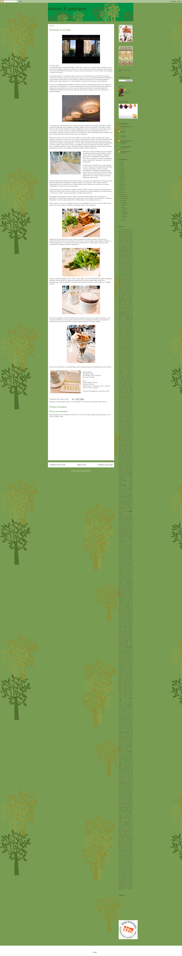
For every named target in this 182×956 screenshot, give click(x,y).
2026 (121, 162)
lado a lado (121, 550)
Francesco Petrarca (129, 440)
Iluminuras (129, 496)
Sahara (129, 792)
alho (124, 261)
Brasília (120, 319)
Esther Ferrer (128, 414)
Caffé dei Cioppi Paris (124, 330)
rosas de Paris (129, 785)
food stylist (121, 436)
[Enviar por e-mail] (76, 399)
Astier (130, 292)
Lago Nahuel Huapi (126, 552)
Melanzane (122, 604)
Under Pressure (102, 401)
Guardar (124, 469)
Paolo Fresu (121, 696)
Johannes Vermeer (123, 525)
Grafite (121, 466)
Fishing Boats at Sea (123, 428)
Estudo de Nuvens (124, 418)
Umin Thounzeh (124, 856)
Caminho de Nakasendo (125, 332)
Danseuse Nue (122, 381)
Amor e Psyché (123, 266)
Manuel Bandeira (127, 585)
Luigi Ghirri (121, 575)
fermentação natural (123, 424)
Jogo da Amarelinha (125, 524)
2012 (121, 190)
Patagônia (128, 704)
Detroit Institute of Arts (125, 387)
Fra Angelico (126, 437)
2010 (121, 194)
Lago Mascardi (129, 551)
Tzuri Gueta (121, 852)
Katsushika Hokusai (123, 533)
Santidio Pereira (127, 795)
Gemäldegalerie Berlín (123, 454)
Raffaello (126, 758)
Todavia (125, 842)
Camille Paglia (128, 331)
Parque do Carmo (122, 702)
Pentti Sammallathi (123, 710)
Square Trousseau (126, 811)
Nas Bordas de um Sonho (124, 213)
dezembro (124, 196)
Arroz (120, 291)
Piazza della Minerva (128, 721)
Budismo (129, 326)
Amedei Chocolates (124, 263)
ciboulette (129, 363)
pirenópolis (127, 731)
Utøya (128, 857)
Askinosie (125, 292)
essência (122, 414)
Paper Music (128, 696)
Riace (121, 770)
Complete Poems (122, 373)
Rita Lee (126, 777)
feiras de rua (127, 423)
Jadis (130, 508)
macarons (121, 577)
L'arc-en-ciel (128, 543)
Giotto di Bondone (127, 458)
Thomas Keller (53, 189)
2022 (121, 170)
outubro (123, 200)
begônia (120, 308)
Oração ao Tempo (127, 675)
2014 (121, 186)
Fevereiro (122, 427)
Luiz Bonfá (128, 575)
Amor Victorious (125, 267)
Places (121, 737)
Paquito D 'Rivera (122, 698)
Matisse (128, 600)
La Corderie (121, 547)
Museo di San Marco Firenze (126, 637)
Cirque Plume (122, 364)
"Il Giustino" (121, 229)
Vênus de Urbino (128, 864)
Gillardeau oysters (124, 457)
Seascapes (130, 799)
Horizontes (123, 485)
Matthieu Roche (122, 603)
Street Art (128, 815)
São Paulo (121, 797)
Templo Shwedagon (123, 824)
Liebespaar (128, 571)
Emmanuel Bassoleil (127, 408)
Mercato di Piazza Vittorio (125, 608)
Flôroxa (127, 431)
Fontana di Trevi (127, 435)
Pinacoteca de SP (123, 726)
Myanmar (121, 643)
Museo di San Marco (128, 636)
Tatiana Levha (127, 818)
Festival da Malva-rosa (128, 426)
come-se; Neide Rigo (124, 369)
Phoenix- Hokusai (127, 717)
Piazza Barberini (122, 718)
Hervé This (130, 480)
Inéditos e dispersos (123, 500)
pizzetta (120, 734)
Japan (124, 511)
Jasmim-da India (127, 517)
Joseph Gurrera (126, 529)
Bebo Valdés (128, 306)
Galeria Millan (122, 448)
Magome (129, 580)
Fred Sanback (127, 442)
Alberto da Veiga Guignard (125, 256)
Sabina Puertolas (127, 791)
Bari (121, 303)
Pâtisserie (121, 705)
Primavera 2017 (122, 749)
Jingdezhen (126, 522)
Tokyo (131, 842)
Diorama (122, 390)
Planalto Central (128, 737)
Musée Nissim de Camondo (126, 631)
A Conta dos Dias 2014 (126, 241)
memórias (129, 604)
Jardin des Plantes (124, 515)
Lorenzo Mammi (128, 574)
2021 (121, 172)
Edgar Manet (125, 396)
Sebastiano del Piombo (126, 800)
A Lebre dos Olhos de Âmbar (126, 245)
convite (128, 374)
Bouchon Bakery (87, 372)
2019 (121, 176)
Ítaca (120, 505)
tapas (120, 818)
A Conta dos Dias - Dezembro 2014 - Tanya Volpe (126, 234)
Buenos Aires (122, 327)
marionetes (121, 591)
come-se (123, 131)
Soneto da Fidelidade (126, 806)
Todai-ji (120, 842)
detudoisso (123, 136)
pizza (130, 733)
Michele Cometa (122, 614)
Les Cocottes (122, 567)
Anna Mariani (130, 275)
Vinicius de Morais (129, 871)
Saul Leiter (122, 798)
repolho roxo (127, 766)
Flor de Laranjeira (122, 430)
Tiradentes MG (122, 841)
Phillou (131, 716)
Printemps (130, 751)
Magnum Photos (122, 580)
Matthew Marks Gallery (124, 602)
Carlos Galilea (128, 339)
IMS (129, 497)
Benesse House (127, 309)
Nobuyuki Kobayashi (127, 658)
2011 (121, 192)
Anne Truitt (123, 276)
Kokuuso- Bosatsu (129, 535)
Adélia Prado (128, 250)
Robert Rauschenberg (128, 778)
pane (121, 690)
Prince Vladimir (122, 751)
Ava (127, 295)
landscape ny (130, 554)
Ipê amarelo (125, 502)
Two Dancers (128, 851)
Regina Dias (128, 761)
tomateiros (123, 844)
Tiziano (129, 841)
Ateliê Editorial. (122, 293)
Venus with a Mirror (122, 865)
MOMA (128, 617)
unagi (130, 856)
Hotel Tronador (128, 488)
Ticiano (121, 839)
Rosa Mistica (128, 783)
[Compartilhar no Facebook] (81, 399)
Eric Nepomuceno (129, 410)
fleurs (121, 429)
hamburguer (121, 475)
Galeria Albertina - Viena (125, 447)
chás (120, 354)
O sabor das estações (126, 669)
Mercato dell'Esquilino (124, 607)
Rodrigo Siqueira (122, 781)
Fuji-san (125, 445)
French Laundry (75, 401)
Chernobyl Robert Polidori (127, 354)
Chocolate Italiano (122, 360)
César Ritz (124, 350)
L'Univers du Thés (127, 546)
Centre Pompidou (122, 348)
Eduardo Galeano (122, 403)
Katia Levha (128, 532)
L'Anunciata (121, 543)
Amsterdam (121, 269)
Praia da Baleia (127, 744)
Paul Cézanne (128, 705)
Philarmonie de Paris (123, 715)
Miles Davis (130, 614)
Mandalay (128, 583)
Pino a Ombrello (126, 728)
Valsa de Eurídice (127, 858)
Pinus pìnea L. (128, 729)
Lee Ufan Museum (127, 566)
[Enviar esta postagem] (72, 399)
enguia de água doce (123, 409)
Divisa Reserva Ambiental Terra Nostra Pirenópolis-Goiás (126, 391)
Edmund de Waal (123, 399)
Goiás (131, 465)
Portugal (120, 744)
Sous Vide (86, 401)
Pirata (120, 731)
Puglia (129, 753)
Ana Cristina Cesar (129, 269)
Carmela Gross (122, 341)
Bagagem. (129, 298)
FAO (132, 420)
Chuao (130, 362)
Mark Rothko (128, 591)
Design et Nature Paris (128, 386)
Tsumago (121, 851)
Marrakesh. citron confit (124, 592)
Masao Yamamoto (127, 597)
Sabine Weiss (122, 792)
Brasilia (128, 318)
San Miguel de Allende (123, 794)
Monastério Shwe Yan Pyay (125, 619)
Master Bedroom (122, 598)
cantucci (120, 335)
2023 (121, 168)
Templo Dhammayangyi (124, 822)
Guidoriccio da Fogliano (124, 471)
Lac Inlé (128, 549)
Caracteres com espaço (126, 126)
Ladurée (126, 550)
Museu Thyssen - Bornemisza (125, 642)
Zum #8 (120, 889)
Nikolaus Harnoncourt (123, 657)
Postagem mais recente (57, 465)
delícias (68, 401)
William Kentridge (127, 878)
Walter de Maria (123, 877)
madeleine (128, 578)
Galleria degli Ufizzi (124, 451)
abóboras (129, 249)
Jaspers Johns (130, 518)
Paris (131, 698)
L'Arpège (120, 544)
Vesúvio (129, 865)
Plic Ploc (129, 738)
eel (124, 404)
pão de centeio (128, 695)
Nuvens (120, 662)
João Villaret (130, 523)
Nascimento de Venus (123, 650)
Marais (127, 586)
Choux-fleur (130, 360)
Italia (124, 505)
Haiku (124, 473)
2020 (121, 174)
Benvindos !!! (124, 210)
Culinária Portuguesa (125, 378)
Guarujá (129, 469)
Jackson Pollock (129, 507)
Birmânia (121, 313)
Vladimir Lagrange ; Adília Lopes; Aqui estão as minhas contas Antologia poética (126, 875)
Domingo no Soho (124, 205)
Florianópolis (121, 431)
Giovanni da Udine (122, 463)
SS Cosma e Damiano (124, 812)
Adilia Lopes (121, 251)
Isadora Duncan (127, 503)
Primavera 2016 (127, 748)
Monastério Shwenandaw (124, 620)
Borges (121, 315)
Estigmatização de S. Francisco (126, 415)
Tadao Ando (128, 816)
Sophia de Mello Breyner (125, 807)
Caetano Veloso (129, 328)
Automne (122, 295)
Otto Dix (126, 682)
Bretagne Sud (130, 320)
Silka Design (128, 804)
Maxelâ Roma (130, 603)
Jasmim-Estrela (122, 518)
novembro (124, 198)
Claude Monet (128, 366)
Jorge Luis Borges (122, 528)
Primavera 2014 (123, 746)
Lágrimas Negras (122, 554)
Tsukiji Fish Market (127, 850)
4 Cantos (131, 229)
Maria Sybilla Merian (124, 590)
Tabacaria (120, 816)
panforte (125, 690)
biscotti (129, 313)
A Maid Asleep (123, 246)
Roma (120, 783)
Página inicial (81, 465)
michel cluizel (128, 613)
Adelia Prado (121, 250)
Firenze (128, 427)
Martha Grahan (128, 593)
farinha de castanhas (124, 421)
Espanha (131, 412)
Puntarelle (121, 754)
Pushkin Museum (127, 754)
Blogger (95, 952)
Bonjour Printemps (124, 208)
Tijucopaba (128, 839)
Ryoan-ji (124, 788)
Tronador (126, 848)
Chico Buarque (123, 355)
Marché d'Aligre (127, 587)
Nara (128, 648)
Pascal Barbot (121, 704)
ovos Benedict (128, 683)
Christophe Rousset (123, 362)
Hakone (129, 473)
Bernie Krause (122, 310)
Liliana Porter (122, 572)
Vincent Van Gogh (123, 870)
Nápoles (120, 648)
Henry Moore (128, 478)
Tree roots (125, 847)
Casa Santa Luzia (127, 342)
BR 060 (120, 316)
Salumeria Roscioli (123, 793)
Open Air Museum (124, 674)
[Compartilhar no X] (80, 399)
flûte (132, 431)
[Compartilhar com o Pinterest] (83, 399)
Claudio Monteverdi (123, 367)
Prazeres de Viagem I (124, 217)
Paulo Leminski (127, 706)
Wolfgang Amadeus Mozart (125, 883)
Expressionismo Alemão (123, 420)
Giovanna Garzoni (122, 459)
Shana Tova (127, 801)
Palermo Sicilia (128, 688)
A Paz (129, 247)
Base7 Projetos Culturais (126, 304)
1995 (126, 229)
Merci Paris (121, 609)
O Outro (128, 666)
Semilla (120, 801)
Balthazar (131, 302)
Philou (121, 717)
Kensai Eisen (128, 534)
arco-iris (129, 286)
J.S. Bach (127, 506)
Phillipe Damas (125, 716)
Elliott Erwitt (126, 406)
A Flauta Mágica (129, 244)
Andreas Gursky (127, 273)
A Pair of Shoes (122, 247)
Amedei (131, 262)
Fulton (130, 445)
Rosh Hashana (123, 786)
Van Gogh (130, 859)
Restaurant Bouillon (129, 769)
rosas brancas (121, 785)
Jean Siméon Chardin (125, 519)
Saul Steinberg (130, 798)
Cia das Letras (122, 363)
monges (120, 621)
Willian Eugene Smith (123, 880)
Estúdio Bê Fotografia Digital (125, 417)
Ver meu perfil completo (127, 92)
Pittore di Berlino (122, 733)
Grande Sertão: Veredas (123, 467)
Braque (122, 318)
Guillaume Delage (122, 472)
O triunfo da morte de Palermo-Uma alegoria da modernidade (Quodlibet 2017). (126, 671)
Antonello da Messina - (128, 280)
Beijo (125, 308)
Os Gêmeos (126, 676)
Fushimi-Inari (121, 446)
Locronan (120, 573)
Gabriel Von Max (129, 446)
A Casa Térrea (123, 230)
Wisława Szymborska (128, 881)
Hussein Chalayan (127, 489)
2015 (121, 184)
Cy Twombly (128, 379)
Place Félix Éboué (129, 736)
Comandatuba (128, 368)
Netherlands (125, 652)
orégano (120, 676)
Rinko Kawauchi (123, 773)
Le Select (128, 563)
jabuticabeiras (121, 507)
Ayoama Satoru (129, 297)
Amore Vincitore (127, 268)
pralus (120, 745)
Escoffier (125, 412)
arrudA (124, 291)
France (120, 440)
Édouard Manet (127, 400)
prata (124, 745)
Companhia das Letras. (124, 372)
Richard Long (128, 772)
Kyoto (120, 541)
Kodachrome (121, 535)
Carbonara (121, 337)
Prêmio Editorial (129, 745)
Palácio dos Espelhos (127, 686)
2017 (121, 180)
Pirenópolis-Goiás (123, 732)
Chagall (129, 351)
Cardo (131, 337)
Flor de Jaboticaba (127, 429)
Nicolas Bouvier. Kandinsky (125, 656)
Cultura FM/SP (122, 379)
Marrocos (120, 593)
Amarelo (120, 262)
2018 (121, 178)
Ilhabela (123, 496)
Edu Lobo (129, 402)
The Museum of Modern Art (125, 835)
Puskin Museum (122, 755)
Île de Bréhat (130, 495)
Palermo (120, 688)
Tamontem (128, 817)
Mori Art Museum (125, 622)
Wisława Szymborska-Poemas (126, 882)
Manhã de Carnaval (123, 584)
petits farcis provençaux (124, 713)
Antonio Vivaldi (130, 283)
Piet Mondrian (130, 725)
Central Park (128, 347)
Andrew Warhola (122, 274)
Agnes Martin (123, 252)
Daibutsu (120, 380)
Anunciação (122, 285)
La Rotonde (122, 549)
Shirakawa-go (122, 802)
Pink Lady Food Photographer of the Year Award (126, 727)
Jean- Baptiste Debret (123, 521)
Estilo (122, 416)
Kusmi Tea (127, 540)
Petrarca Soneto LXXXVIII (124, 714)
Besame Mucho (128, 311)
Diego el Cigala (129, 388)
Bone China (130, 314)
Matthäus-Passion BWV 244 (125, 601)
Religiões (129, 763)
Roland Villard (128, 782)
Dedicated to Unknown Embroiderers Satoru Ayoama (126, 383)
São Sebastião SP (129, 797)
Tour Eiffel (121, 845)
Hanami (126, 475)
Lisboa (129, 572)
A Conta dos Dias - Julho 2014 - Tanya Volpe (126, 237)
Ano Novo (126, 277)
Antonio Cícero (124, 281)
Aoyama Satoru (122, 286)
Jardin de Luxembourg (127, 513)
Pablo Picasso (122, 684)
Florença (129, 430)
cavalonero (128, 345)
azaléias (122, 298)
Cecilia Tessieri (122, 347)
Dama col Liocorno (127, 380)
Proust (123, 753)
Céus (130, 350)
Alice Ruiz (129, 261)
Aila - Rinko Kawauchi (126, 253)
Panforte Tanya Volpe (124, 694)
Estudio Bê (128, 416)
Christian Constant (125, 361)
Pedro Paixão (122, 709)
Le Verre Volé (126, 565)
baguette (125, 299)
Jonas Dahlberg (128, 527)
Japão (130, 511)
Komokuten (122, 536)
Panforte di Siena (127, 693)
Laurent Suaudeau (124, 555)
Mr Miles (125, 624)
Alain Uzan (128, 255)
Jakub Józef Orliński (123, 509)
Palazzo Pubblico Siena (124, 687)
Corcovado (121, 375)
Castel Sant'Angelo (122, 343)
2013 (121, 188)
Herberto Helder (122, 480)
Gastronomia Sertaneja (126, 453)
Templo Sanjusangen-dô (124, 823)
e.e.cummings (126, 394)
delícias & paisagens (67, 8)
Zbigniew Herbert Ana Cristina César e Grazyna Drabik (126, 887)
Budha (126, 324)
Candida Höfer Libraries (124, 333)
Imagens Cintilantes (123, 497)
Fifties (107, 391)
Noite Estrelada (122, 659)
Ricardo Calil (121, 771)
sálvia (130, 793)
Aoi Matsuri (129, 285)
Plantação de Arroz (122, 738)
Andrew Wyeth (130, 274)
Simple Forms (130, 805)
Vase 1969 (125, 863)
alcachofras (127, 258)
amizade (131, 264)
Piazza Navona (123, 722)
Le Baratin (126, 556)
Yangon (120, 884)
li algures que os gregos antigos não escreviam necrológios (126, 570)
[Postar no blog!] (78, 399)
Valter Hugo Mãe (122, 859)
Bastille (120, 306)
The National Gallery (123, 836)
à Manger (129, 246)
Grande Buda (128, 466)
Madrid (129, 579)
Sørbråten (127, 810)
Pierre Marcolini (122, 725)
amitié (126, 264)
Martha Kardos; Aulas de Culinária (126, 595)
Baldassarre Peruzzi (123, 302)
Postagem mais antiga (105, 465)
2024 (121, 166)
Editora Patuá (127, 398)
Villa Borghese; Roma (123, 868)
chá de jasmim (122, 351)
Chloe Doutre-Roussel (124, 357)
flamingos (131, 428)
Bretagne (127, 319)
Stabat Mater (122, 813)
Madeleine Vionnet (122, 579)
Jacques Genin (123, 508)
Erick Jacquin (123, 411)
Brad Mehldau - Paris (128, 316)
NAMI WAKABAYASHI (126, 146)
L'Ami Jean (128, 541)
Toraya (129, 844)
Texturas (121, 828)
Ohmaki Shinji (130, 672)
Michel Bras (121, 613)
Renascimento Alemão (123, 765)
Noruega (129, 659)
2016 (121, 182)
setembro (124, 202)
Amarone (125, 262)
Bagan (120, 299)
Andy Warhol (122, 275)
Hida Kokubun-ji (123, 481)
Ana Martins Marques (124, 270)
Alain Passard (121, 255)
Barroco (125, 303)
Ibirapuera (126, 491)
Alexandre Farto (122, 260)
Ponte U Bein (125, 740)
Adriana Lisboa (130, 251)
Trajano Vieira (128, 845)
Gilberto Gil (130, 455)
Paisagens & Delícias (126, 151)
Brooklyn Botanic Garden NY (126, 321)
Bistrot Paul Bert (122, 314)
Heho (126, 476)
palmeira (131, 689)
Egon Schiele (130, 404)
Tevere (129, 827)
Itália (128, 505)
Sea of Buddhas (123, 799)
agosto (123, 220)
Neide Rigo (125, 651)
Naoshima (127, 647)
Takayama (121, 817)
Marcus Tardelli (122, 589)
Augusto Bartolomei (128, 294)
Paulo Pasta (121, 708)
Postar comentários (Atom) (83, 471)
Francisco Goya (123, 441)
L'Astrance (126, 544)
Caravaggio (129, 336)
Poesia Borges (121, 739)
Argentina (121, 287)
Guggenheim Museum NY (124, 470)
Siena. (121, 804)
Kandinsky (122, 532)
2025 (121, 164)
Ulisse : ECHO (129, 852)
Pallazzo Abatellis (123, 689)
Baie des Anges (127, 300)
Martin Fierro (124, 596)
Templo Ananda (128, 821)
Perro (130, 711)
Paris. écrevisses (127, 700)
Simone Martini (122, 805)
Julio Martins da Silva (128, 530)
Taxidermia (121, 820)
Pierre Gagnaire (128, 723)
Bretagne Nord (122, 320)
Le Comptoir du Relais (126, 561)
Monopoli (126, 621)
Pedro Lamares (128, 708)
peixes (129, 709)
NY (81, 401)
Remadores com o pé (124, 764)
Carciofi (126, 337)
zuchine (129, 888)
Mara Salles (121, 586)
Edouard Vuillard (122, 402)
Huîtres (120, 489)
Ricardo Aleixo (128, 770)
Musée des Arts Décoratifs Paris (126, 626)
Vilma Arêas (128, 869)
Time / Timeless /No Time (125, 840)
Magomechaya (121, 581)
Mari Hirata (129, 589)
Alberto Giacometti (122, 257)
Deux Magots (121, 388)
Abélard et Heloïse (122, 249)
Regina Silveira (122, 763)
